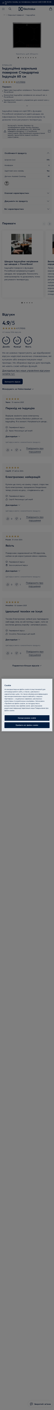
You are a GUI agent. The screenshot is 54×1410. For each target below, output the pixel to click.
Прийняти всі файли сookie (27, 725)
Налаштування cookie (27, 718)
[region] (27, 705)
